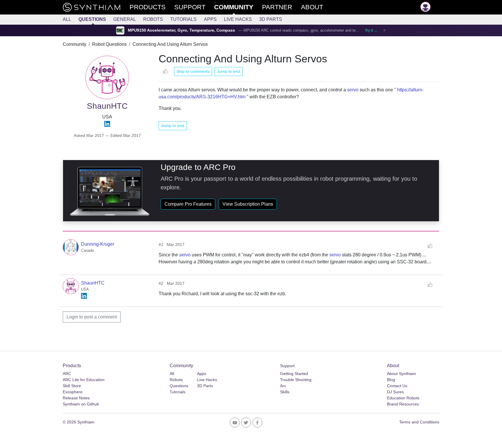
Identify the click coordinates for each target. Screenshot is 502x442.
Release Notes (76, 398)
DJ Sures (395, 392)
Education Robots (403, 398)
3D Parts (270, 19)
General (124, 19)
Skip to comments (193, 71)
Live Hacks (238, 19)
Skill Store (72, 385)
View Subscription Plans (248, 204)
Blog (391, 379)
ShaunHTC (93, 282)
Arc (283, 385)
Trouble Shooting (295, 379)
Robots (153, 19)
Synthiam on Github (81, 404)
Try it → (371, 30)
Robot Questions (109, 44)
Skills (284, 392)
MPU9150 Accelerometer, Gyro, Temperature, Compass (181, 30)
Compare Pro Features (187, 204)
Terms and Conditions (419, 422)
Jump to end (228, 71)
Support (287, 365)
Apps (210, 19)
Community (74, 44)
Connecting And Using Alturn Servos (170, 44)
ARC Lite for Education (84, 379)
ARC (67, 373)
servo (352, 89)
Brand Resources (403, 404)
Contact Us (397, 385)
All (67, 19)
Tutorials (183, 19)
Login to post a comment (92, 316)
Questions (92, 19)
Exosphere (73, 392)
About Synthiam (401, 373)
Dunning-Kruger (97, 244)
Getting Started (294, 373)
